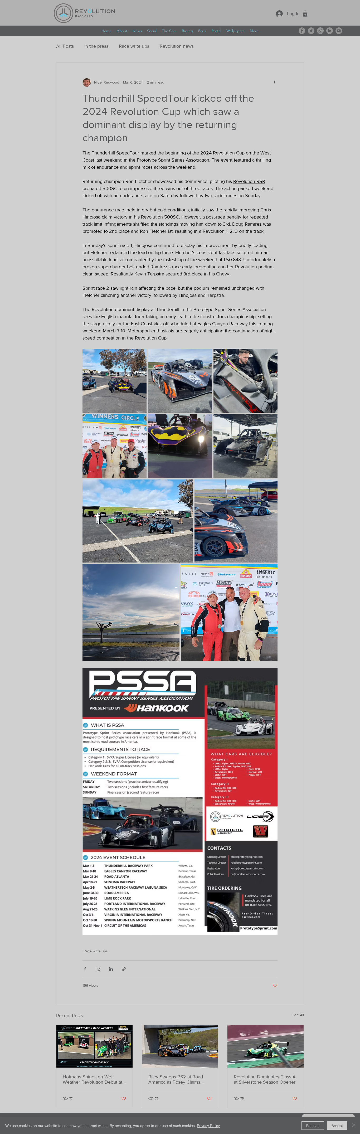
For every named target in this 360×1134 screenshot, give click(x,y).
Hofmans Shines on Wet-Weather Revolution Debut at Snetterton (92, 1079)
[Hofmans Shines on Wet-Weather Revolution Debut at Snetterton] (94, 1046)
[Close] (354, 1125)
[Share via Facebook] (84, 969)
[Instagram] (320, 30)
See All (298, 1015)
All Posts (65, 46)
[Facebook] (302, 30)
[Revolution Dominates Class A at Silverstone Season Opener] (265, 1046)
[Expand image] (114, 381)
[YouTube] (338, 30)
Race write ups (134, 46)
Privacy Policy (208, 1125)
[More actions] (274, 82)
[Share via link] (123, 969)
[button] (305, 14)
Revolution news (177, 46)
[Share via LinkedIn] (110, 969)
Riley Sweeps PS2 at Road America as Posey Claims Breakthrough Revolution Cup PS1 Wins (178, 1079)
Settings (312, 1125)
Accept (337, 1125)
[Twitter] (311, 30)
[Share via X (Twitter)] (97, 969)
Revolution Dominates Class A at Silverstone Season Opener (265, 1079)
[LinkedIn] (329, 30)
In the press (96, 46)
